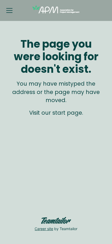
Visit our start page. (56, 113)
